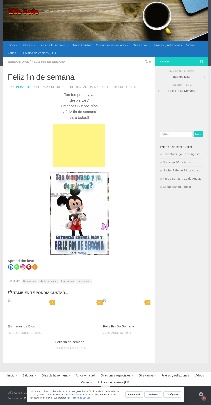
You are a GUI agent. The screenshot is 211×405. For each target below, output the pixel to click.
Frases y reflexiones (168, 45)
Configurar (172, 394)
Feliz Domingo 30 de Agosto (181, 154)
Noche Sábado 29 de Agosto (182, 170)
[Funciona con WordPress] (25, 398)
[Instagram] (22, 267)
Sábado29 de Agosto (177, 186)
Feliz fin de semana (48, 61)
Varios (12, 53)
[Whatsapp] (16, 267)
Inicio (11, 45)
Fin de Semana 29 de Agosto (182, 178)
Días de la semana (52, 45)
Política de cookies (81, 397)
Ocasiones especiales (111, 45)
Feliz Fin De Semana (118, 326)
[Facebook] (10, 267)
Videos (191, 45)
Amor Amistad (82, 45)
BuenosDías (29, 281)
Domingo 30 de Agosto (178, 162)
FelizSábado (67, 281)
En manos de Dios (21, 326)
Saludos (27, 45)
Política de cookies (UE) (39, 53)
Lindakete (22, 86)
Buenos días (18, 61)
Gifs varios (140, 45)
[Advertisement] (79, 145)
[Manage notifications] (203, 398)
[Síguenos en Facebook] (201, 61)
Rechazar (153, 394)
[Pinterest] (29, 267)
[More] (35, 267)
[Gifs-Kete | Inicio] (24, 11)
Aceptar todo (134, 394)
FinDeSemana (84, 281)
